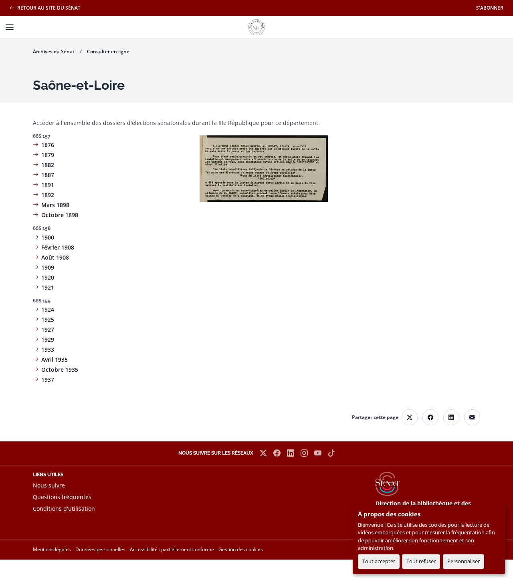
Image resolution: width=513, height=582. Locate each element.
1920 (47, 277)
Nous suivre (49, 485)
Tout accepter (378, 561)
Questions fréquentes (62, 497)
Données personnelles (100, 549)
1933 (47, 349)
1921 (47, 287)
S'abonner (489, 7)
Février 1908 (57, 247)
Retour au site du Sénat (48, 7)
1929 (47, 339)
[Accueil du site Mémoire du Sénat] (256, 27)
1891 (47, 185)
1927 (47, 329)
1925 (47, 319)
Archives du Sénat (54, 51)
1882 (47, 165)
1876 (47, 145)
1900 (47, 237)
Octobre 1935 (59, 369)
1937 (47, 379)
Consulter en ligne (108, 51)
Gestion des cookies (240, 549)
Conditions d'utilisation (64, 508)
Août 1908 (55, 257)
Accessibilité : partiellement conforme (172, 549)
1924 (47, 309)
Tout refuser (421, 561)
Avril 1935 (54, 359)
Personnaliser (463, 561)
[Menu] (9, 27)
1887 (47, 175)
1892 (47, 195)
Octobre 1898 (59, 215)
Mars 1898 (55, 205)
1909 (47, 267)
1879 (47, 155)
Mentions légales (52, 549)
